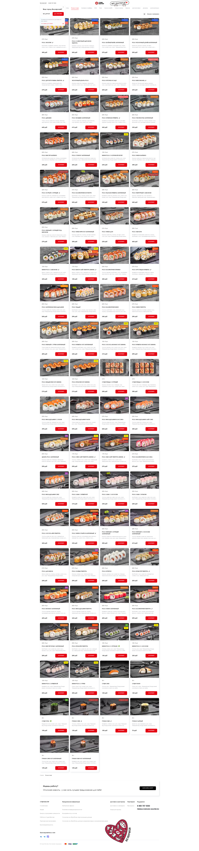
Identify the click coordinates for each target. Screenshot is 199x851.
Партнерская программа (48, 821)
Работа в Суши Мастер (47, 817)
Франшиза (130, 805)
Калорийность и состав (69, 813)
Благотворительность (46, 825)
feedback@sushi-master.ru (148, 809)
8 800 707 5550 (52, 3)
